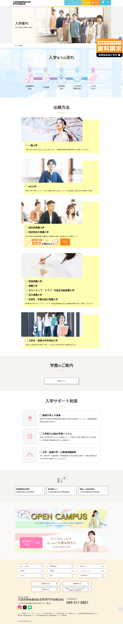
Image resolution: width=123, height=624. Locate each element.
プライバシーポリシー (36, 613)
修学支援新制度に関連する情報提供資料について (48, 615)
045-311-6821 (77, 602)
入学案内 (22, 571)
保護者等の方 (77, 583)
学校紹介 (52, 571)
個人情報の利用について (49, 613)
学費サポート (83, 566)
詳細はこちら (61, 381)
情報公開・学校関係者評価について (26, 615)
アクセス (103, 4)
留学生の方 (45, 589)
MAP (49, 603)
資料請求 (87, 2)
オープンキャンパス (74, 2)
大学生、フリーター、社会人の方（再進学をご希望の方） (74, 589)
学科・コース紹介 (24, 566)
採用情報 (64, 615)
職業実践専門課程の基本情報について (88, 613)
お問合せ (97, 2)
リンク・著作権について (24, 613)
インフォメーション (85, 571)
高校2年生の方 (45, 583)
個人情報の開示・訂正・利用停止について (67, 613)
